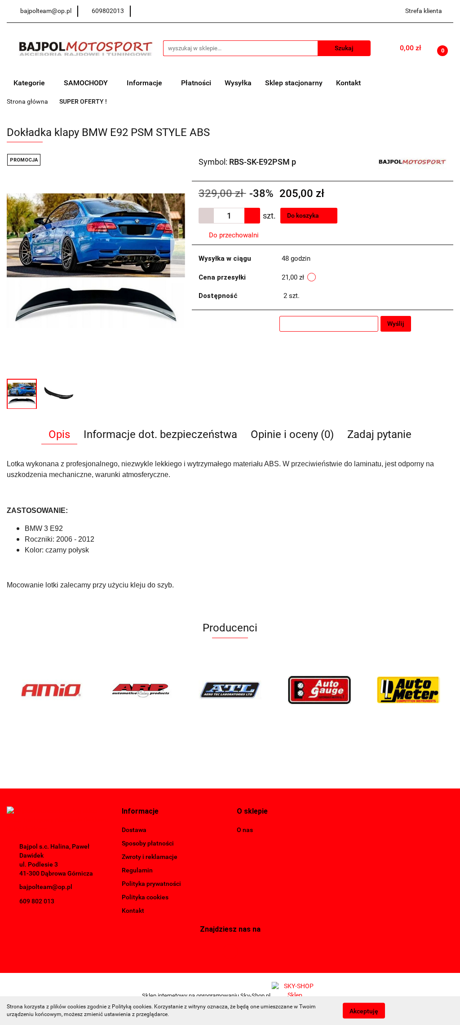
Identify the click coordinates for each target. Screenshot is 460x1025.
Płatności (196, 83)
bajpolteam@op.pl (45, 886)
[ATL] (230, 689)
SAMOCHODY (87, 83)
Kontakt (348, 83)
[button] (140, 812)
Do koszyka (303, 215)
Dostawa (134, 829)
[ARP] (141, 689)
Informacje (145, 83)
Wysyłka (238, 83)
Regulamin (137, 870)
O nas (245, 829)
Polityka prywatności (151, 883)
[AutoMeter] (408, 689)
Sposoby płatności (148, 843)
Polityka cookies (145, 897)
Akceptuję (363, 1010)
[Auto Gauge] (319, 689)
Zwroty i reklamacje (149, 856)
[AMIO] (51, 689)
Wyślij (395, 323)
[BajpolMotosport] (412, 161)
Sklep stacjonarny (294, 83)
